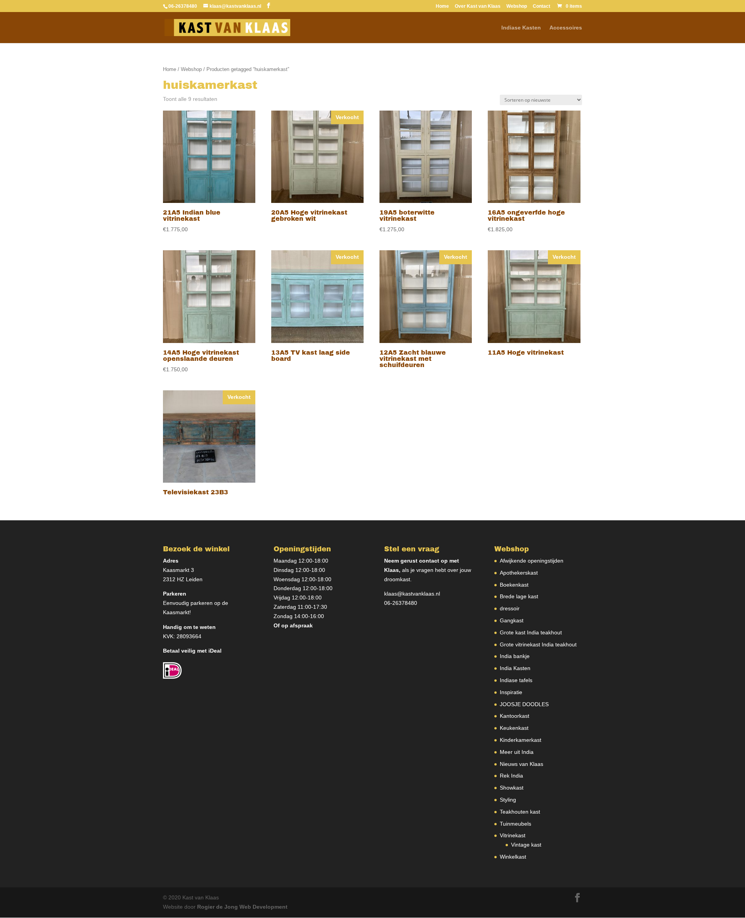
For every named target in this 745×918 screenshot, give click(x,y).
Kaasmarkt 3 (178, 570)
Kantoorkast (514, 716)
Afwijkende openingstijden (531, 561)
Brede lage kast (519, 596)
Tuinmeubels (515, 824)
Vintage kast (526, 845)
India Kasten (515, 668)
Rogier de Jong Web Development (242, 907)
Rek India (511, 776)
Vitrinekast (512, 835)
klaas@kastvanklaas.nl (412, 594)
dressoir (510, 608)
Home (442, 6)
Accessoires (565, 28)
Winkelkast (513, 857)
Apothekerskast (519, 573)
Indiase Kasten (521, 28)
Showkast (511, 788)
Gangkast (511, 620)
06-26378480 (400, 603)
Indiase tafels (516, 680)
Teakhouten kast (520, 812)
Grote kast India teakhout (531, 632)
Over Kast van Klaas (478, 6)
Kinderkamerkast (520, 740)
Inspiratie (511, 692)
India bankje (515, 656)
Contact (541, 6)
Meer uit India (517, 752)
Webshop (516, 6)
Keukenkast (514, 728)
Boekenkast (514, 585)
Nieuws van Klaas (521, 764)
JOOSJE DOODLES (524, 704)
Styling (508, 800)
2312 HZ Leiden (183, 579)
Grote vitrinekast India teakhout (538, 644)
